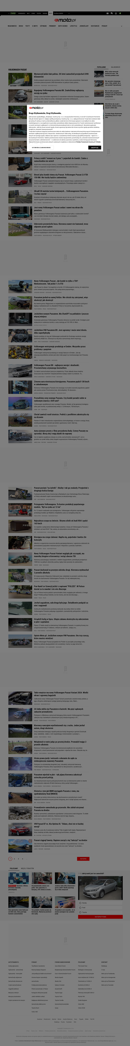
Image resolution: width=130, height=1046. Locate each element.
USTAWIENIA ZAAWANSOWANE (41, 147)
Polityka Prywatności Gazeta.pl (85, 142)
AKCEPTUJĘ (94, 147)
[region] (65, 128)
